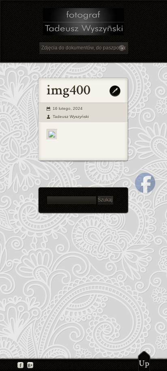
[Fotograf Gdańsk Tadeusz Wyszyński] (83, 23)
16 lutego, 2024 (68, 108)
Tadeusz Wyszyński (71, 116)
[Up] (144, 361)
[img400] (52, 134)
